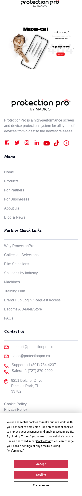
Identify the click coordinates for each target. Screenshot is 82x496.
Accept (41, 464)
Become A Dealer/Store (23, 309)
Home (9, 172)
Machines (12, 282)
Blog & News (14, 217)
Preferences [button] (15, 450)
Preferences (41, 485)
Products (11, 181)
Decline (41, 474)
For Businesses (16, 199)
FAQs (8, 318)
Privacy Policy (15, 409)
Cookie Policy (15, 404)
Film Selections (16, 264)
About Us (11, 208)
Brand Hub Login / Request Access (32, 300)
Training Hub (14, 291)
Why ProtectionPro (19, 246)
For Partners (14, 190)
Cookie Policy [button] (44, 441)
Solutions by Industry (21, 273)
